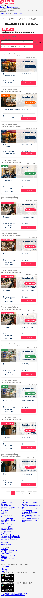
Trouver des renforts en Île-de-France (31, 503)
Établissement (12, 7)
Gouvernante (6, 531)
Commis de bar (7, 528)
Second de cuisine (33, 19)
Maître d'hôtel (6, 525)
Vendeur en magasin (9, 534)
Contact (4, 593)
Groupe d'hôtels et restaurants (29, 513)
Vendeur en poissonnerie (10, 538)
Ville (2, 44)
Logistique (4, 512)
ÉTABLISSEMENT (17, 13)
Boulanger (5, 523)
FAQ (24, 522)
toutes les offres (22, 19)
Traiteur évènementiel (31, 517)
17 (30, 493)
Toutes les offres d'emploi (7, 503)
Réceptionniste (7, 530)
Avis (26, 593)
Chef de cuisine (7, 518)
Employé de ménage (9, 533)
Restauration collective (10, 507)
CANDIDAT (4, 13)
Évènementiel (6, 509)
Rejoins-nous (13, 593)
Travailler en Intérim (9, 550)
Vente (3, 514)
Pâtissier (4, 522)
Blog (2, 560)
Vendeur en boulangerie (10, 536)
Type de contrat (7, 39)
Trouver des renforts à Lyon (31, 506)
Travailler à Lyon (7, 558)
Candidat (3, 7)
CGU (2, 595)
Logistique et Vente (29, 520)
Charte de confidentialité (15, 595)
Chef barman (6, 526)
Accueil (4, 18)
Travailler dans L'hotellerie (6, 553)
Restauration (6, 506)
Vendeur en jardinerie (9, 539)
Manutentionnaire (8, 541)
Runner (3, 517)
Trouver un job (12, 19)
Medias (21, 593)
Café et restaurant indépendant (29, 510)
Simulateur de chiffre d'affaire (9, 556)
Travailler (4, 549)
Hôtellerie (4, 510)
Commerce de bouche (31, 518)
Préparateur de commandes (7, 543)
